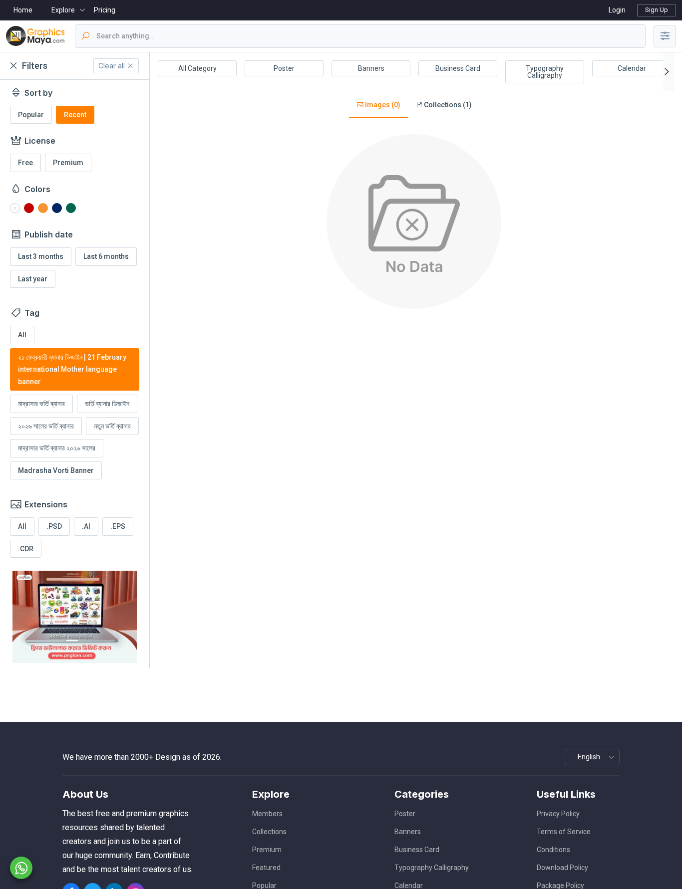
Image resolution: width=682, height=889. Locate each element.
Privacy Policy (558, 814)
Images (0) (381, 105)
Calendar (632, 68)
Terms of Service (564, 832)
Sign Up (656, 9)
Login (617, 10)
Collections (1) (447, 105)
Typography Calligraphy (545, 71)
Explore (63, 10)
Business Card (457, 68)
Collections (269, 832)
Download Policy (562, 868)
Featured (266, 868)
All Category (197, 68)
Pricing (104, 10)
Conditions (553, 850)
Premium (267, 850)
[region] (74, 374)
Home (22, 10)
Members (267, 814)
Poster (284, 68)
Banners (371, 68)
